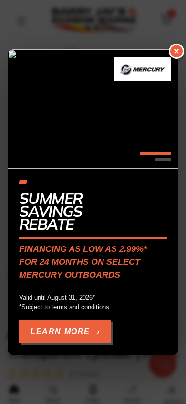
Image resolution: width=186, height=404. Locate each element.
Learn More (65, 331)
